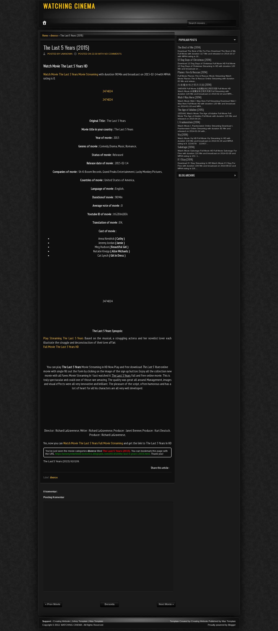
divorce (54, 35)
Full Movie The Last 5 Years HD (61, 347)
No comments (112, 54)
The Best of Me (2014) (189, 47)
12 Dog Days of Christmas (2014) (194, 60)
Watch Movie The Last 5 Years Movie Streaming (71, 74)
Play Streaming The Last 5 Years (63, 338)
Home (45, 35)
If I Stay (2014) (185, 159)
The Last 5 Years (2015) (66, 47)
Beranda (110, 604)
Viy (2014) (183, 134)
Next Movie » (166, 604)
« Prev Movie (52, 604)
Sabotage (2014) (186, 147)
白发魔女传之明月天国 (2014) (194, 85)
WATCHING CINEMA (69, 5)
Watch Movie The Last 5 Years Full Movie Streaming (93, 443)
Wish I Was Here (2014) (189, 97)
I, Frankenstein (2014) (189, 122)
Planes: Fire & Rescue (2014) (192, 72)
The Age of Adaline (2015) (191, 110)
